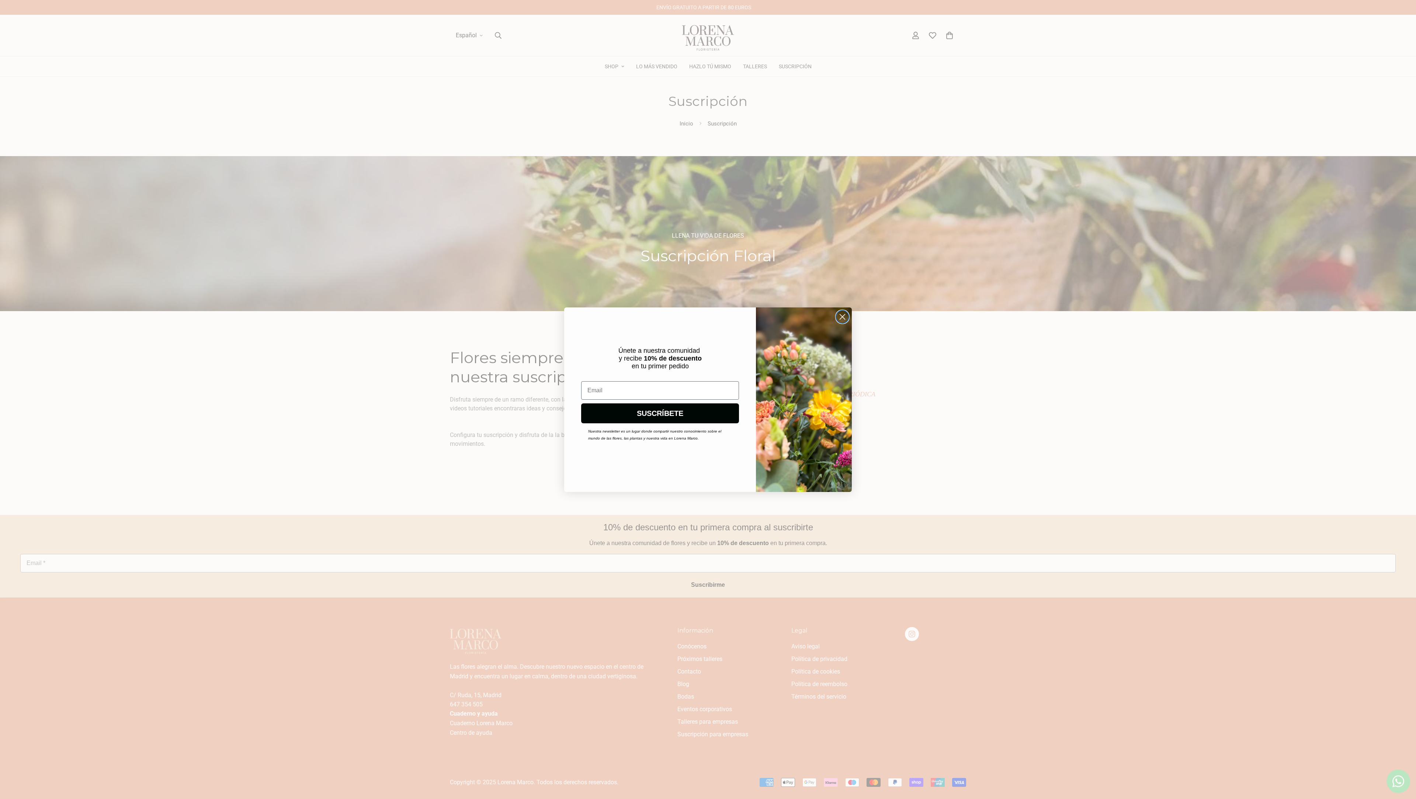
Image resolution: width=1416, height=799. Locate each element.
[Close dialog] (842, 316)
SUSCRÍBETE (660, 413)
